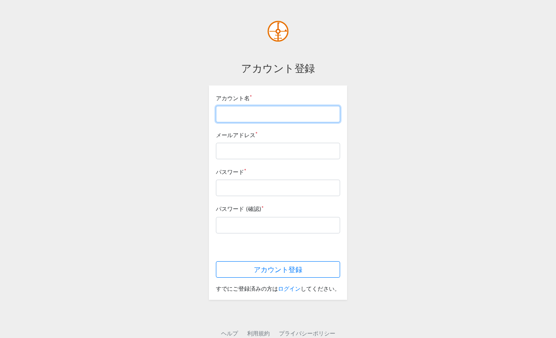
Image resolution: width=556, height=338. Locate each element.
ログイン (289, 288)
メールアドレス (237, 134)
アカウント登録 (278, 269)
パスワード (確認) (240, 209)
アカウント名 (234, 98)
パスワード (231, 171)
